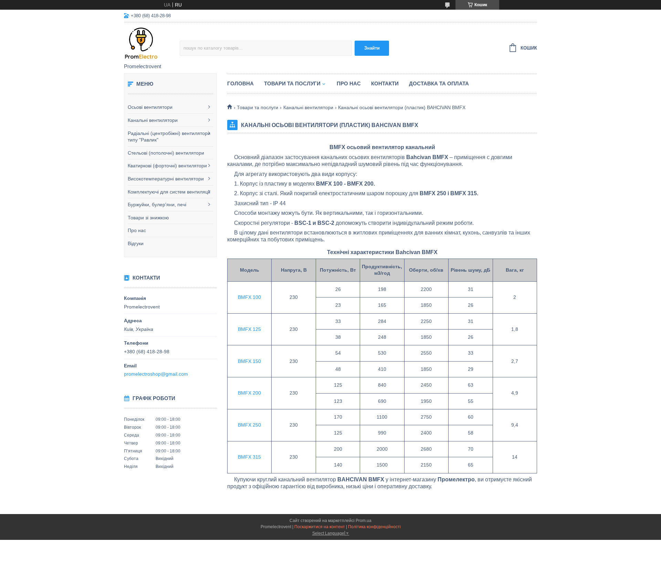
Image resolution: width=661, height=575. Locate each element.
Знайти (372, 48)
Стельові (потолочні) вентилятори (166, 153)
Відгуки (136, 243)
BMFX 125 (249, 329)
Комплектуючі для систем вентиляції (169, 192)
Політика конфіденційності (374, 526)
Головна (240, 83)
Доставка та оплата (439, 83)
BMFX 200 (249, 393)
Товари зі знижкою (148, 217)
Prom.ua (363, 520)
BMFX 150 (249, 361)
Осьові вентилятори (150, 107)
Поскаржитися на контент (319, 526)
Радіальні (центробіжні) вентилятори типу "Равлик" (169, 136)
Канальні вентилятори (153, 120)
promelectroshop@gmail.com (156, 374)
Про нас (137, 230)
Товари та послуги (292, 83)
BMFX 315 (249, 457)
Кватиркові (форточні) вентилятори (167, 165)
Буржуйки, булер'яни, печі (157, 204)
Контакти (385, 83)
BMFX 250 (249, 425)
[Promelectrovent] (152, 43)
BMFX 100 (249, 297)
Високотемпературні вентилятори (166, 178)
